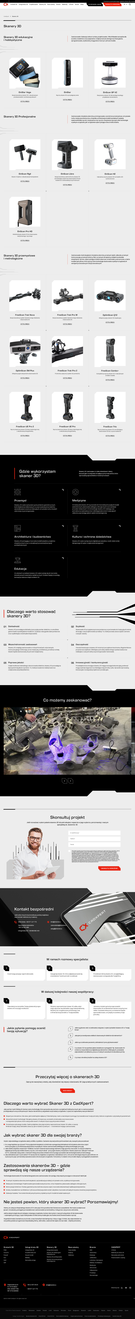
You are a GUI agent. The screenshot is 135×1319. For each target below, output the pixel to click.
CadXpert (6, 16)
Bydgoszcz (76, 1310)
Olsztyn (121, 1310)
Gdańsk (39, 1310)
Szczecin (83, 1310)
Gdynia (103, 1310)
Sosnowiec (96, 1310)
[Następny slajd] (70, 780)
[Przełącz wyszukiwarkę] (129, 4)
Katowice (56, 1310)
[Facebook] (130, 1288)
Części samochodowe (77, 1316)
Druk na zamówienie (90, 1316)
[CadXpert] (6, 4)
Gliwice (115, 1310)
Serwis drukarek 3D (31, 1316)
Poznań (45, 1310)
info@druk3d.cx (51, 1285)
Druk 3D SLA (42, 1316)
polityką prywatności (93, 861)
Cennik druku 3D (116, 1316)
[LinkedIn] (122, 1288)
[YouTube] (126, 1288)
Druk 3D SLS (51, 1316)
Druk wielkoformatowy (62, 1316)
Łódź (50, 1310)
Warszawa (31, 1310)
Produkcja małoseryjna (104, 1316)
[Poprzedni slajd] (64, 780)
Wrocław (63, 1310)
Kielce (109, 1310)
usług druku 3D (68, 1213)
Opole (126, 1310)
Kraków (24, 1310)
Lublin (89, 1310)
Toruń (69, 1310)
